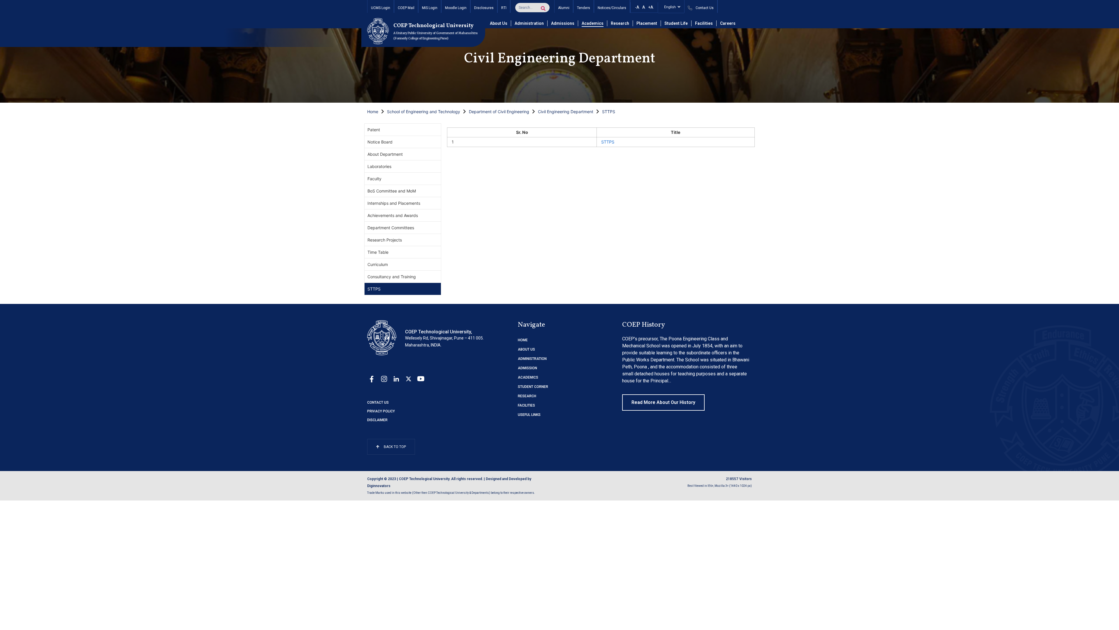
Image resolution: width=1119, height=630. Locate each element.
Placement (646, 23)
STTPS (608, 111)
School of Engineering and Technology (423, 111)
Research (620, 23)
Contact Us (378, 402)
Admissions (562, 23)
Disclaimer (377, 420)
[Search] (543, 8)
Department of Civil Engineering (499, 111)
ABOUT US (526, 349)
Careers (728, 23)
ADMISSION (527, 368)
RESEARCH (527, 396)
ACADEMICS (528, 377)
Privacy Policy (381, 411)
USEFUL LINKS (529, 415)
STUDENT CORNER (533, 387)
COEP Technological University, (438, 332)
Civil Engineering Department (565, 111)
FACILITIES (526, 405)
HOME (523, 340)
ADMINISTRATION (532, 359)
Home (372, 111)
